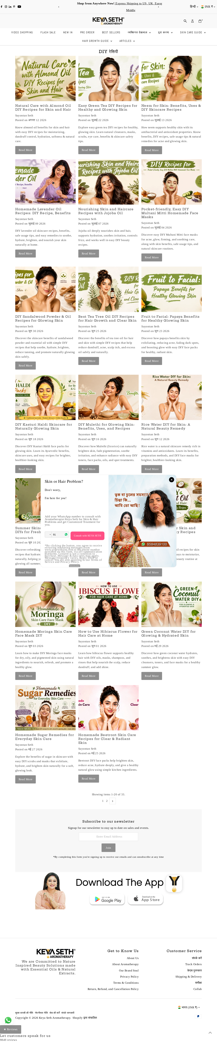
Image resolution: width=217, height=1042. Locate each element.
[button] (48, 534)
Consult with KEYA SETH (87, 535)
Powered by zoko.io (75, 565)
